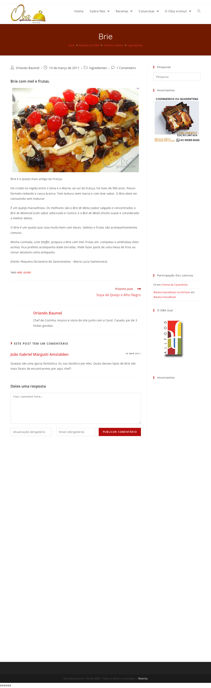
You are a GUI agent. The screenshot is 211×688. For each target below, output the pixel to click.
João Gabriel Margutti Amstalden (39, 354)
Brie (19, 272)
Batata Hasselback (165, 297)
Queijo (27, 272)
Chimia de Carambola (174, 284)
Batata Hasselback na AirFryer (172, 292)
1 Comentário (126, 68)
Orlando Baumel (27, 68)
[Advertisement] (177, 204)
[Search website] (199, 11)
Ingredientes (98, 68)
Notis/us (143, 678)
